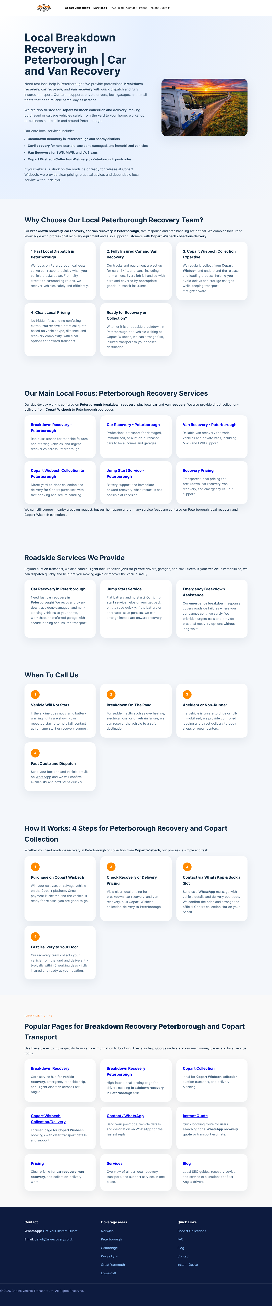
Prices (143, 7)
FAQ (113, 7)
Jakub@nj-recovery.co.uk (54, 1239)
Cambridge (109, 1248)
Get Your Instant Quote (60, 1231)
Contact (131, 7)
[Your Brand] (44, 8)
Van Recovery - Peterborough (210, 424)
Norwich (107, 1231)
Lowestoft (108, 1273)
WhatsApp (43, 777)
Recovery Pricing (198, 470)
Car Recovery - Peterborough (133, 424)
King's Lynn (109, 1256)
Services (115, 1163)
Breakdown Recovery (50, 1068)
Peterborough (111, 1239)
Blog (121, 7)
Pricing (37, 1163)
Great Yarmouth (113, 1265)
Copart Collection (199, 1068)
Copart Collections (191, 1231)
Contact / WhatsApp (125, 1116)
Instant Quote (160, 7)
